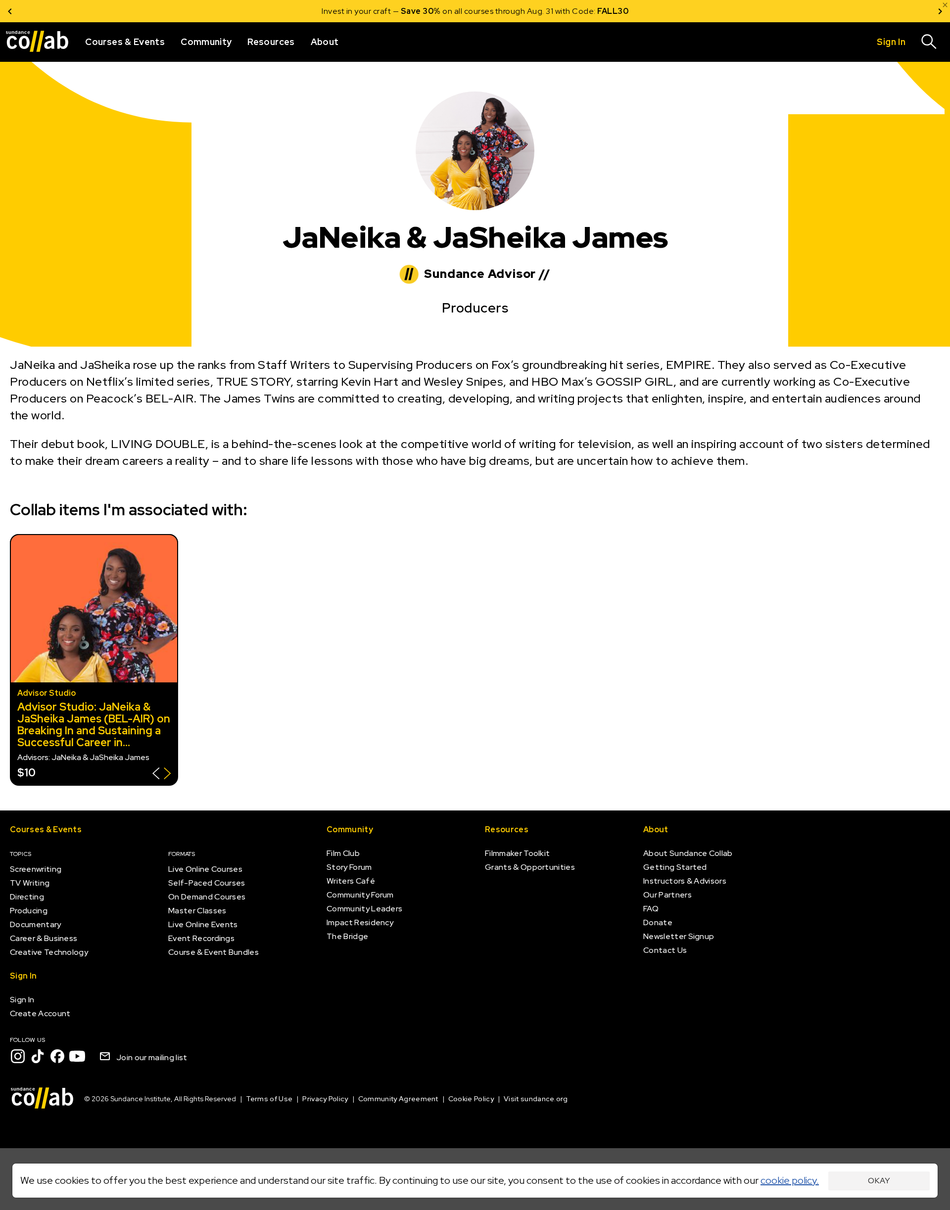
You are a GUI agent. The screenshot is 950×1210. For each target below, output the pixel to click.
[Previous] (10, 11)
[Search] (929, 42)
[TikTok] (38, 1056)
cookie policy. (789, 1180)
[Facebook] (57, 1056)
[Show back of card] (161, 774)
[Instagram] (18, 1056)
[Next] (940, 11)
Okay (879, 1180)
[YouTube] (77, 1056)
